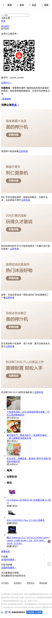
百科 (46, 5)
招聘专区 (30, 583)
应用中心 (6, 83)
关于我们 (5, 583)
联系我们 (18, 583)
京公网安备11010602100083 (12, 594)
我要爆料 (6, 99)
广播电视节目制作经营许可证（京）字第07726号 (19, 601)
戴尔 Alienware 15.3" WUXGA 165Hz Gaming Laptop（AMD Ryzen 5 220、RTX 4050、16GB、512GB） (28, 540)
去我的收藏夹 (8, 559)
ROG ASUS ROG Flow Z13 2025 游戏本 (26, 520)
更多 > (15, 104)
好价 (22, 5)
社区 (34, 5)
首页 (9, 5)
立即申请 (23, 151)
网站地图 (43, 583)
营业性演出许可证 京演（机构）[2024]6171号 (18, 597)
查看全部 (5, 551)
